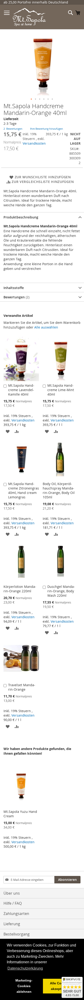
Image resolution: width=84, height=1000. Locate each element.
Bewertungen (16, 297)
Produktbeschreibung (21, 217)
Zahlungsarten (16, 913)
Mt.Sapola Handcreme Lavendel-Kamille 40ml (21, 389)
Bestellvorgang (17, 934)
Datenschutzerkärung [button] (25, 968)
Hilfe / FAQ (13, 903)
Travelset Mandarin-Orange (21, 687)
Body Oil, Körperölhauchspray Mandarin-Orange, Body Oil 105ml (59, 490)
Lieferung (12, 923)
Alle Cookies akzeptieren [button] (60, 986)
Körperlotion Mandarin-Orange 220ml (20, 588)
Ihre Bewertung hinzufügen (46, 128)
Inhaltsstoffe (14, 288)
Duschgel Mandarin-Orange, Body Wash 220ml (61, 591)
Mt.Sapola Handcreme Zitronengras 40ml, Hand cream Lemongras (23, 490)
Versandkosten (34, 143)
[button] (31, 99)
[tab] (42, 216)
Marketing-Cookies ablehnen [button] (23, 986)
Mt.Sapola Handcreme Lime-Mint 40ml (60, 389)
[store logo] (29, 17)
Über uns (12, 893)
